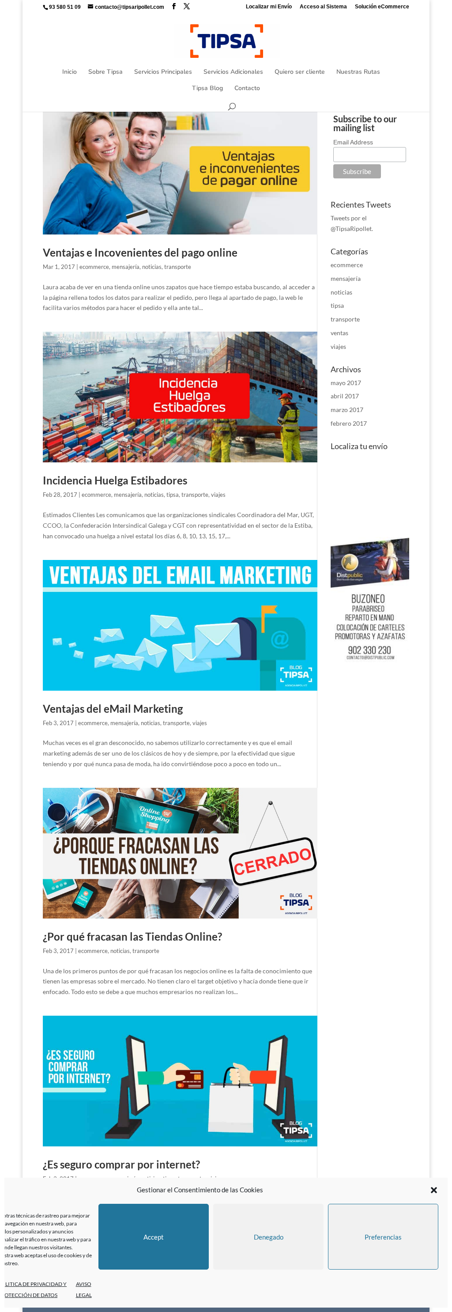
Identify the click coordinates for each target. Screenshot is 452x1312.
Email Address (353, 142)
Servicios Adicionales (233, 72)
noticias (152, 266)
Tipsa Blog (207, 88)
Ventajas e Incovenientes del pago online (140, 252)
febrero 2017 (349, 423)
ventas (339, 333)
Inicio (69, 72)
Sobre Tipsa (105, 72)
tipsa (172, 494)
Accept (153, 1237)
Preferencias (383, 1237)
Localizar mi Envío (269, 7)
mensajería (125, 266)
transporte (177, 266)
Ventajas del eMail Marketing (113, 708)
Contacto (247, 88)
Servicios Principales (163, 72)
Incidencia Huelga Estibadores (115, 480)
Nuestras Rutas (358, 72)
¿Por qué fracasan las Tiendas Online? (132, 936)
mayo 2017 (346, 382)
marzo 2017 (347, 409)
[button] (433, 1190)
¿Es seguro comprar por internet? (121, 1164)
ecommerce (94, 266)
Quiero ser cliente (300, 72)
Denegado (268, 1237)
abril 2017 (345, 396)
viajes (218, 494)
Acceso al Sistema (323, 7)
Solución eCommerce (382, 7)
